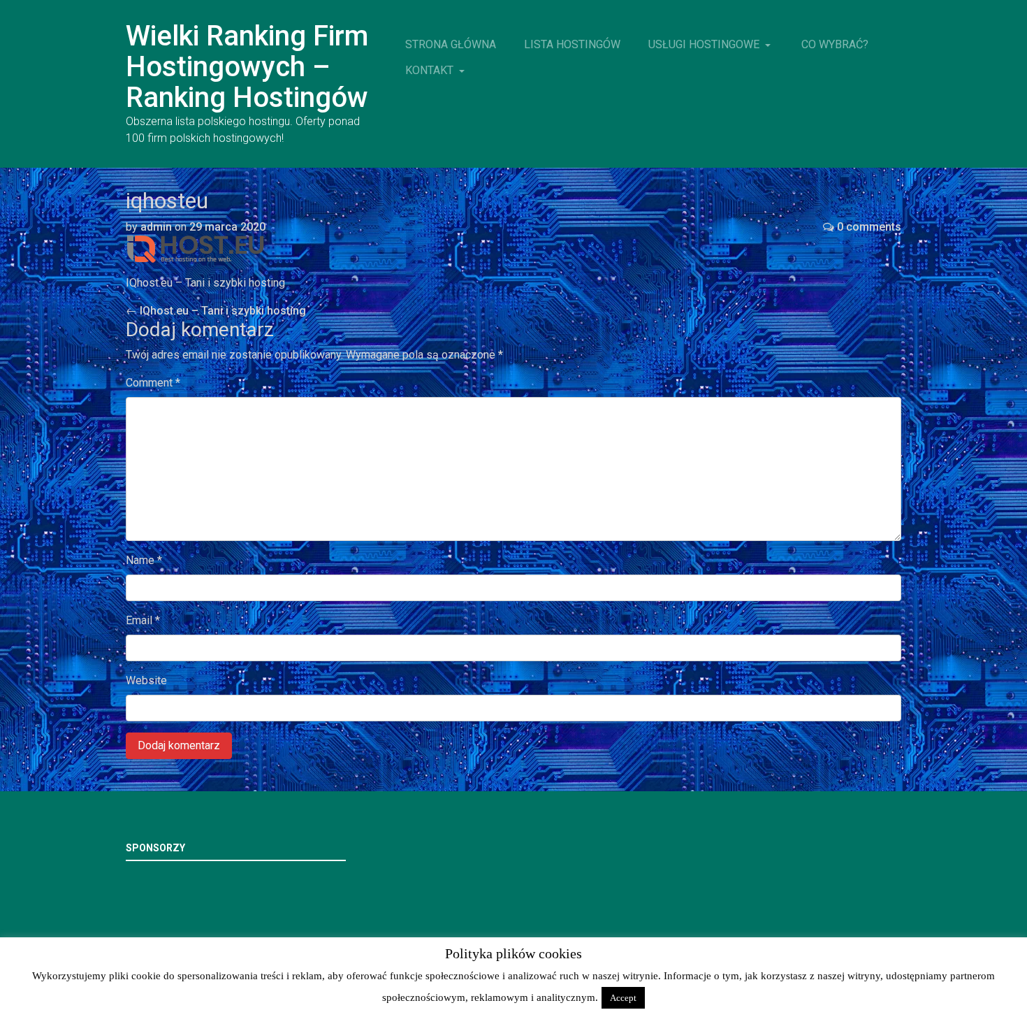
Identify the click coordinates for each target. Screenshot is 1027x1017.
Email (143, 620)
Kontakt (430, 70)
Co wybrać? (834, 44)
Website (146, 680)
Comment (153, 382)
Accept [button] (623, 998)
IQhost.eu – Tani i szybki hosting (216, 310)
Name (144, 560)
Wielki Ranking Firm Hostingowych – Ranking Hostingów (247, 67)
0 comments (869, 226)
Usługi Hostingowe (705, 44)
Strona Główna (450, 44)
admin (156, 226)
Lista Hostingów (572, 44)
